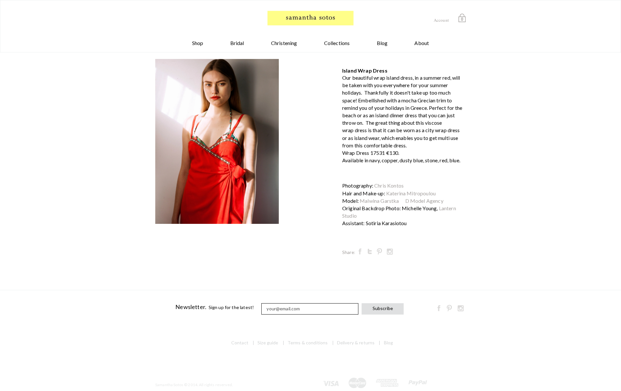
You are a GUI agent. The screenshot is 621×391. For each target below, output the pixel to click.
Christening (284, 43)
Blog (382, 43)
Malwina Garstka (379, 201)
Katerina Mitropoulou (411, 193)
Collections (337, 43)
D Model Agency (424, 201)
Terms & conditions (308, 342)
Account (441, 20)
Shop (197, 43)
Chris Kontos (389, 185)
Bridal (237, 43)
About (421, 43)
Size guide (267, 342)
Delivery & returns (356, 342)
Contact (239, 342)
